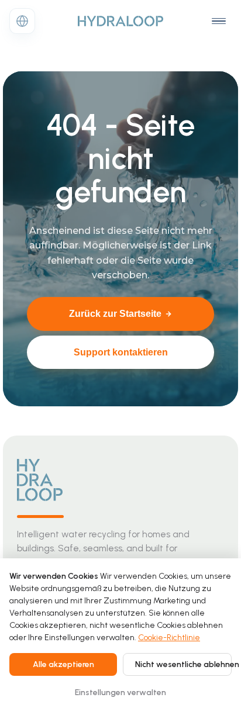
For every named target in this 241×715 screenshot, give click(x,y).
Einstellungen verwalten (120, 692)
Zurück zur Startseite (115, 314)
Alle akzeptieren (63, 664)
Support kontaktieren (121, 352)
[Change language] (22, 21)
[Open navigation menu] (219, 21)
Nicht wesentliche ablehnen (183, 664)
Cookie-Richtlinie (169, 638)
